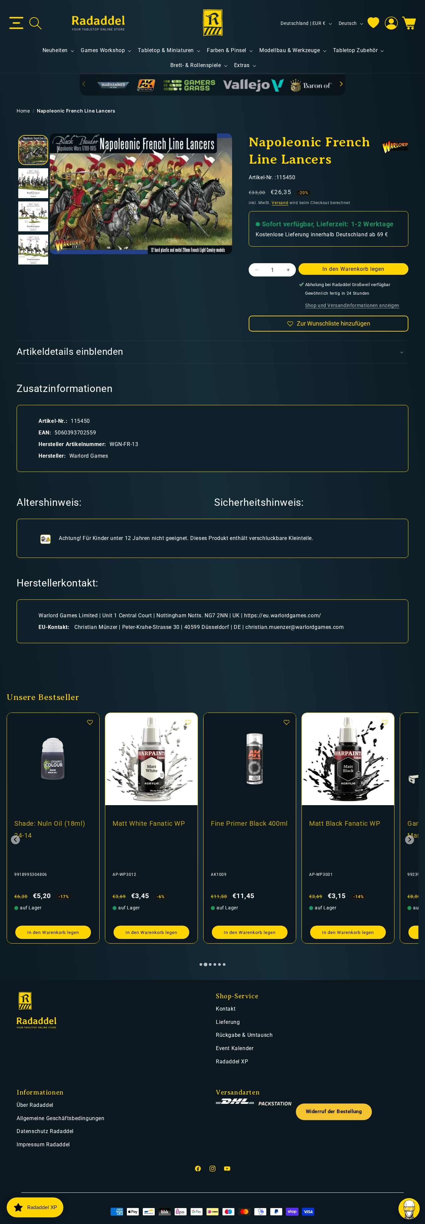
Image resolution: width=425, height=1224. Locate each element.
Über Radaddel (35, 1105)
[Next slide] (340, 84)
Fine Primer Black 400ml (151, 823)
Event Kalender (234, 1048)
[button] (16, 23)
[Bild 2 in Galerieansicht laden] (33, 183)
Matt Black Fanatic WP (246, 823)
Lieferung (228, 1022)
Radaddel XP (232, 1061)
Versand (280, 202)
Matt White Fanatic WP (50, 823)
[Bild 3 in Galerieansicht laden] (33, 216)
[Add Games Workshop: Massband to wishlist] (385, 722)
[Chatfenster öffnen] (409, 1208)
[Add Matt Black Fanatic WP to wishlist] (287, 722)
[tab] (201, 964)
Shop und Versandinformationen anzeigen (352, 305)
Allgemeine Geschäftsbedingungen (61, 1118)
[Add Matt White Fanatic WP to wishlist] (90, 722)
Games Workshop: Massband (337, 829)
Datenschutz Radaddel (45, 1131)
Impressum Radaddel (43, 1144)
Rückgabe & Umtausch (244, 1035)
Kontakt (225, 1009)
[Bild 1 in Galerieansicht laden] (33, 150)
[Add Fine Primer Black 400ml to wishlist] (188, 722)
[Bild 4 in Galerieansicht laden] (33, 250)
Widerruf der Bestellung (334, 1111)
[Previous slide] (84, 84)
